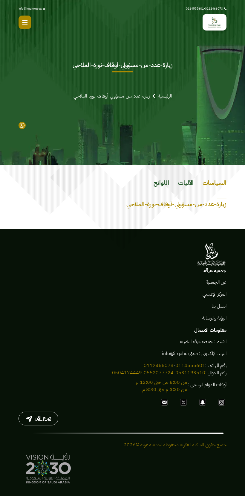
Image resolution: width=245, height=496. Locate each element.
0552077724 (159, 372)
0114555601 (190, 365)
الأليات (186, 182)
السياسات (214, 182)
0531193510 (190, 372)
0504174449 (127, 372)
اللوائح (161, 182)
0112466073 (159, 365)
